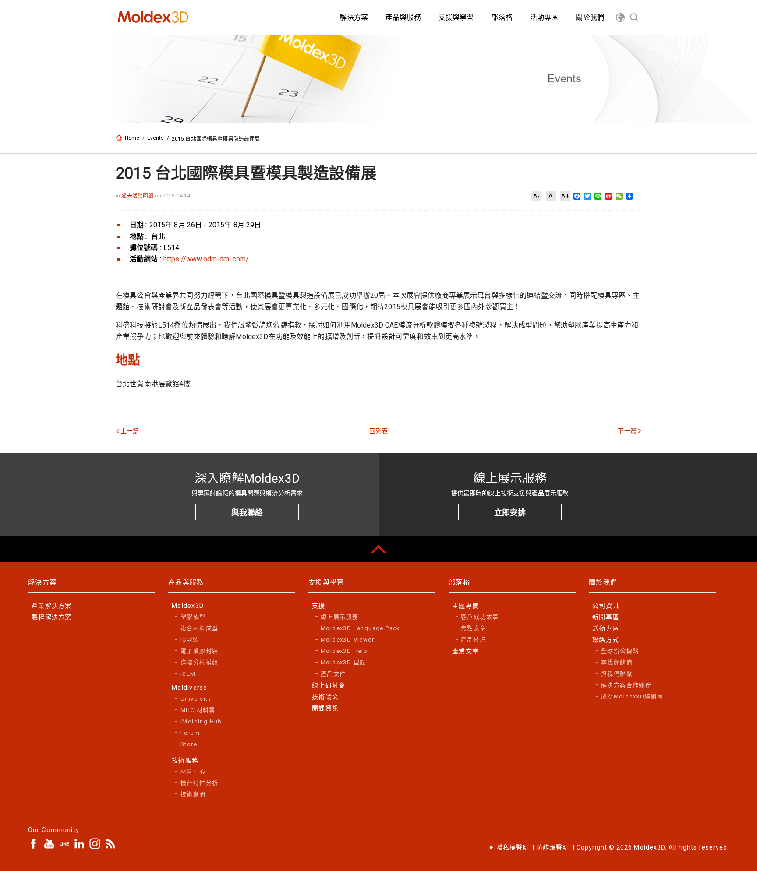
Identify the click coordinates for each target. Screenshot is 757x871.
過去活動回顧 (138, 196)
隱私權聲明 (512, 847)
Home (132, 138)
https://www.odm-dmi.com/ (206, 259)
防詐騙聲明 (552, 847)
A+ (565, 196)
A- (536, 196)
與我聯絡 (247, 512)
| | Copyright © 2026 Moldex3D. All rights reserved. (612, 847)
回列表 (378, 430)
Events (155, 138)
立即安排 (510, 512)
